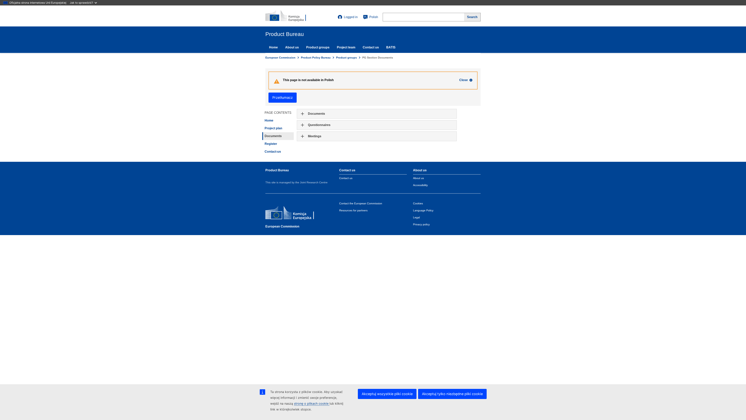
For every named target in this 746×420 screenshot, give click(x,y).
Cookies (418, 203)
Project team (346, 47)
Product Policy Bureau (316, 57)
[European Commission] (293, 213)
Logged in (351, 17)
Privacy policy (421, 224)
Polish (371, 17)
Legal (416, 217)
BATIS (391, 47)
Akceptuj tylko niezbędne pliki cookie (452, 394)
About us (292, 47)
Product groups (317, 47)
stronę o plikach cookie (311, 403)
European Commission (280, 57)
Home (273, 47)
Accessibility (420, 185)
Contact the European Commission (360, 203)
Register (271, 143)
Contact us (371, 47)
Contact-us (273, 151)
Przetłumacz (282, 97)
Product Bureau (277, 170)
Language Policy (423, 210)
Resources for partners (353, 210)
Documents (273, 136)
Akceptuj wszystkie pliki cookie (387, 394)
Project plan (273, 128)
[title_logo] (288, 16)
